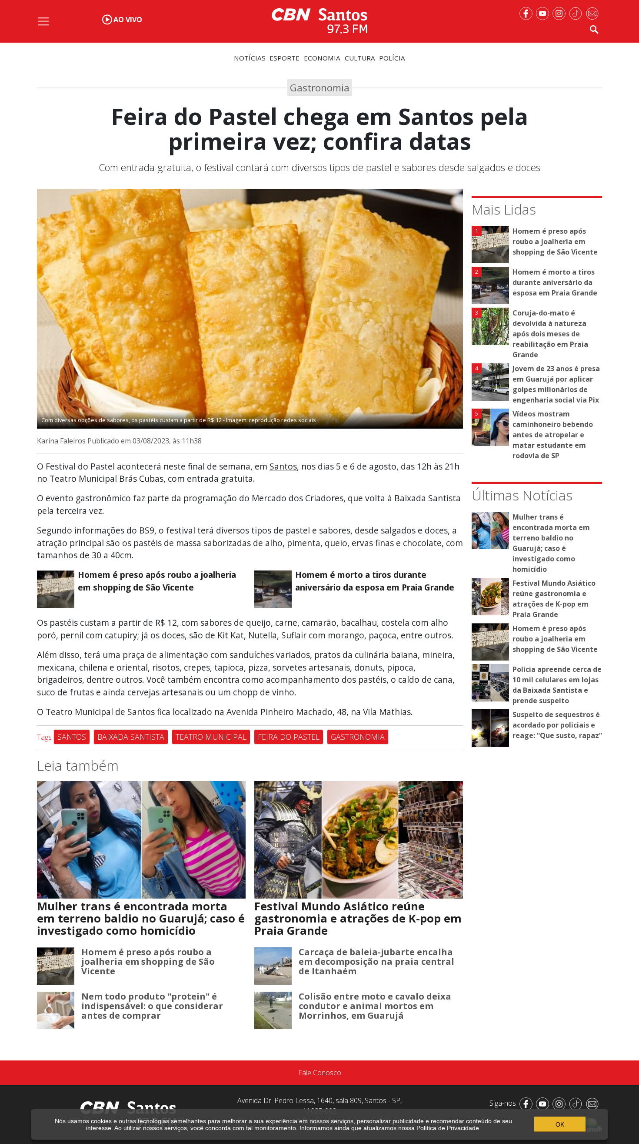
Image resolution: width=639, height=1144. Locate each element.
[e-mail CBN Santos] (594, 12)
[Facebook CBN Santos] (527, 12)
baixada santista (130, 736)
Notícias (250, 58)
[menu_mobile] (43, 21)
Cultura (360, 58)
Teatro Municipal (211, 736)
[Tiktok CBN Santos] (577, 12)
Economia (322, 58)
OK (560, 1124)
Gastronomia (358, 736)
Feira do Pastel (289, 736)
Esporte (285, 58)
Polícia (392, 58)
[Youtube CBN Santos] (544, 12)
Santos (283, 466)
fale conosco (319, 1072)
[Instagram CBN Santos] (560, 12)
